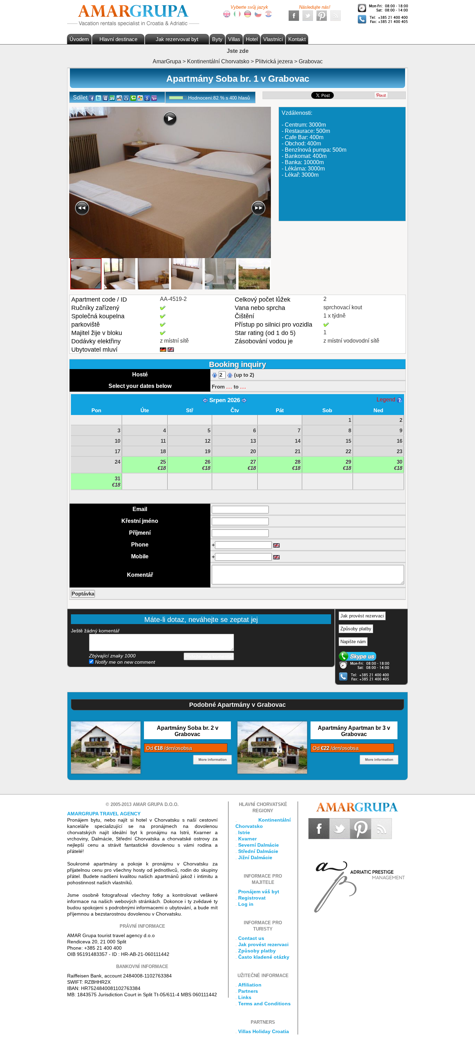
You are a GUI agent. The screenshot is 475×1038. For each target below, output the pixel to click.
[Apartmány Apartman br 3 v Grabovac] (272, 747)
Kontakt (297, 39)
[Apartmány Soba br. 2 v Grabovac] (105, 747)
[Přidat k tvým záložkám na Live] (140, 98)
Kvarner (247, 838)
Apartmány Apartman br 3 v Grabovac (354, 731)
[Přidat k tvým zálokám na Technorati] (133, 98)
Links (244, 997)
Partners (248, 991)
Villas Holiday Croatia (263, 1031)
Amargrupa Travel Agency (103, 813)
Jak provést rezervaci (362, 615)
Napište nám (353, 641)
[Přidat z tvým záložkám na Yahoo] (154, 98)
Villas (234, 39)
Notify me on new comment (124, 662)
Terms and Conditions (264, 1003)
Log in (245, 904)
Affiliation (249, 985)
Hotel (252, 39)
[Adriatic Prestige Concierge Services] (358, 876)
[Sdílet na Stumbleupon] (112, 98)
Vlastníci (273, 39)
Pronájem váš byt (258, 891)
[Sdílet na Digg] (126, 98)
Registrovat (252, 898)
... (229, 386)
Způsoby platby (355, 628)
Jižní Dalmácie (255, 857)
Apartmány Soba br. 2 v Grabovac (187, 731)
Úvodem (79, 39)
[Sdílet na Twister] (98, 98)
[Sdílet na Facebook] (91, 98)
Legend (387, 399)
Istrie (244, 832)
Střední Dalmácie (258, 851)
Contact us (251, 938)
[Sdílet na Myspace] (105, 98)
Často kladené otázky (263, 957)
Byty (217, 39)
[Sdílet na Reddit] (119, 98)
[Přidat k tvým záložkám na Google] (147, 98)
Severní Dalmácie (258, 845)
